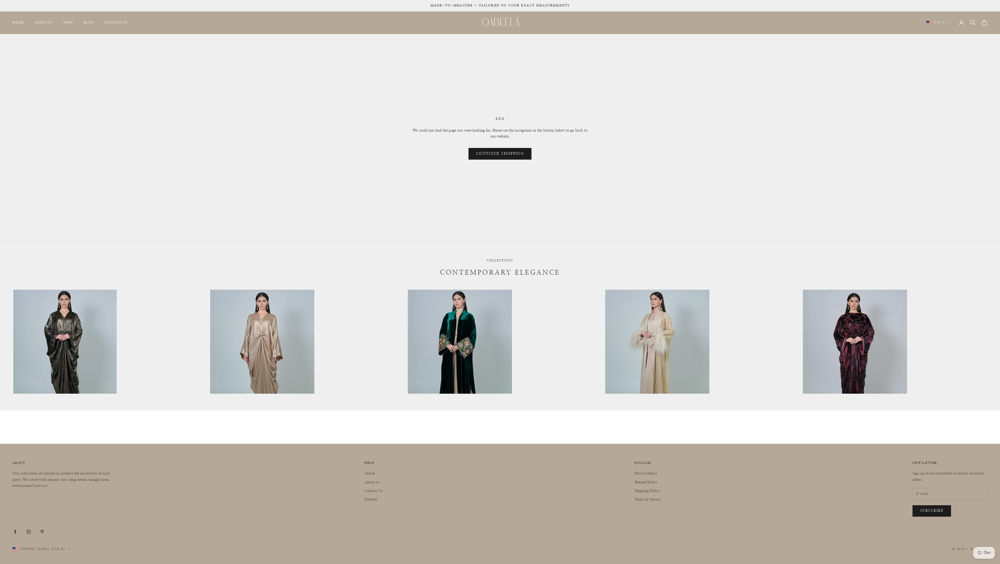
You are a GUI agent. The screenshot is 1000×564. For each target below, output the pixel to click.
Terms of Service (647, 499)
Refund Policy (646, 482)
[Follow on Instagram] (28, 531)
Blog (89, 22)
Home (18, 22)
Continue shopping (500, 153)
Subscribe (931, 511)
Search (370, 473)
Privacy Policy (646, 473)
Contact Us (116, 22)
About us (372, 482)
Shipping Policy (647, 491)
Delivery (371, 499)
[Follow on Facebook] (15, 531)
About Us (43, 22)
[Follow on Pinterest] (42, 531)
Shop (68, 22)
